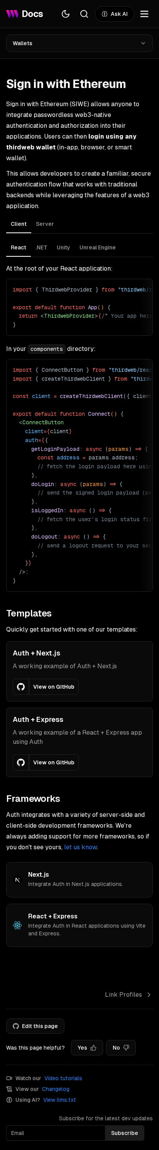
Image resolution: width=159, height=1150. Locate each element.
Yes (82, 1048)
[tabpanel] (79, 416)
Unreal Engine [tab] (98, 247)
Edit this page (40, 1026)
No (116, 1048)
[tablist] (79, 225)
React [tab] (18, 247)
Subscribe (124, 1133)
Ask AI (119, 14)
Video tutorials (63, 1078)
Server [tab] (45, 224)
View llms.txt (59, 1100)
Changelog (55, 1089)
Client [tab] (19, 224)
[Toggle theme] (65, 14)
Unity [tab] (63, 247)
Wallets (22, 43)
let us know (80, 847)
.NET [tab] (41, 247)
